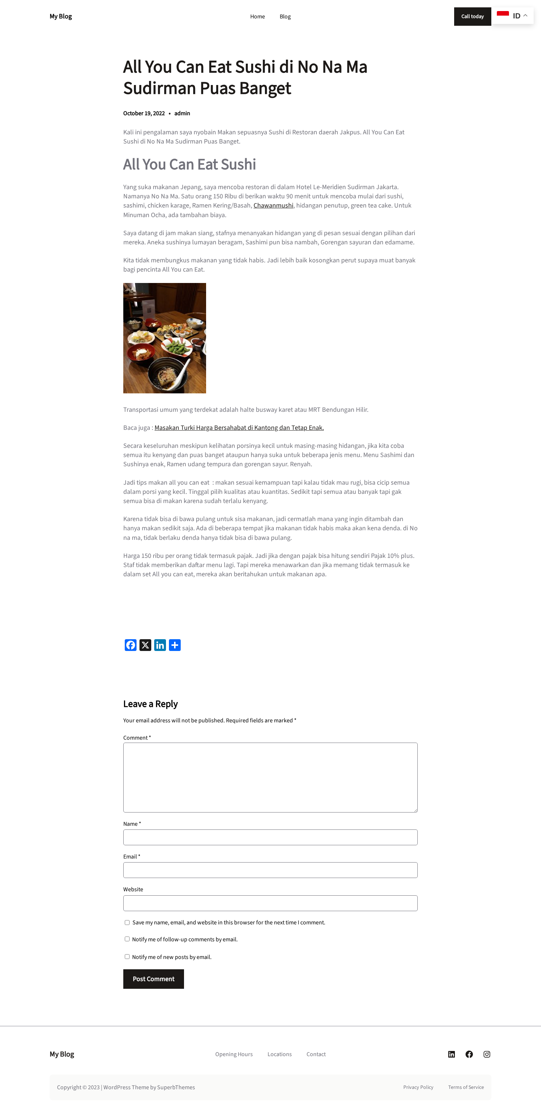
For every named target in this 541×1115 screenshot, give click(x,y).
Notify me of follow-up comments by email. (185, 939)
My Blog (61, 16)
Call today (473, 16)
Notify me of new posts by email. (172, 957)
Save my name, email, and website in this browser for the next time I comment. (228, 922)
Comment (137, 738)
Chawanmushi (273, 205)
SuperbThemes (176, 1087)
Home (257, 17)
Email (132, 857)
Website (133, 889)
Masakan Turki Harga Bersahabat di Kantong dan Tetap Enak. (239, 427)
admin (182, 113)
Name (132, 824)
